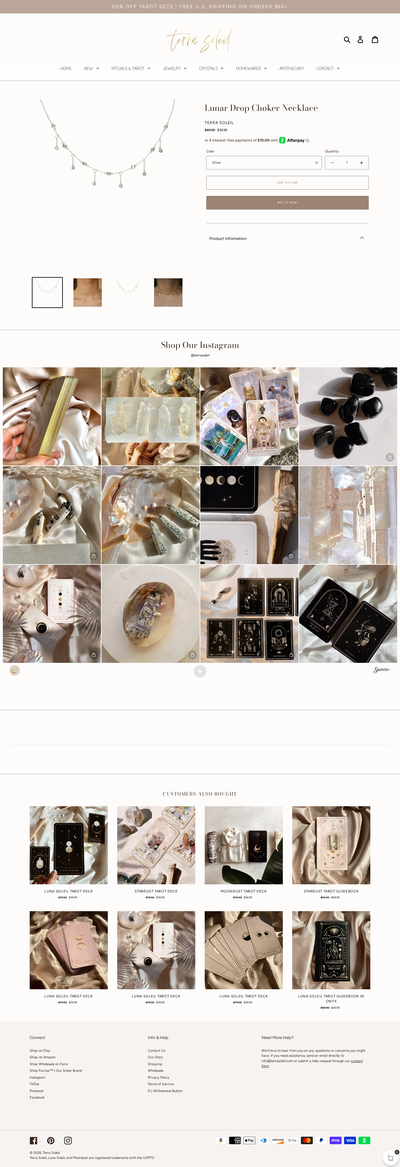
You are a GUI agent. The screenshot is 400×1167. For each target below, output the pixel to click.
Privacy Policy (158, 1077)
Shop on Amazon (43, 1057)
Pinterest (36, 1091)
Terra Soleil (51, 1153)
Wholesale (155, 1071)
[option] (47, 292)
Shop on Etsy (40, 1051)
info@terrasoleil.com (277, 1061)
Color (210, 151)
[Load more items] (200, 671)
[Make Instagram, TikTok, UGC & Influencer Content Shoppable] (382, 671)
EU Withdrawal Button (165, 1091)
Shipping (155, 1064)
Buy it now (287, 202)
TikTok (34, 1084)
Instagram (37, 1077)
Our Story (155, 1057)
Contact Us (156, 1051)
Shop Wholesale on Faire (49, 1064)
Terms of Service (161, 1084)
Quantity (332, 151)
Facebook (37, 1097)
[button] (51, 416)
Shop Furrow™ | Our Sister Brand (56, 1071)
